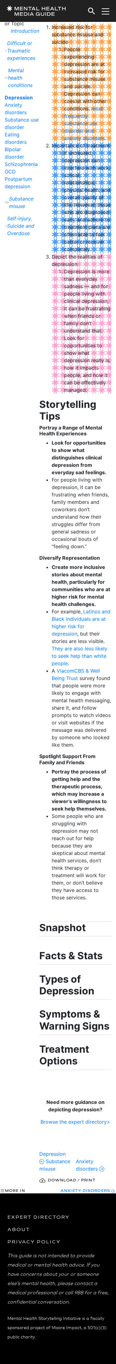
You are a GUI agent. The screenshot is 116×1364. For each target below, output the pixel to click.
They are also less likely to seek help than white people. (79, 655)
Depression (19, 97)
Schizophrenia (21, 164)
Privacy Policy (34, 1241)
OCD (10, 171)
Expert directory (38, 1216)
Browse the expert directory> (75, 1122)
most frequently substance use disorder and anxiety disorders (84, 123)
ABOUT (18, 1229)
